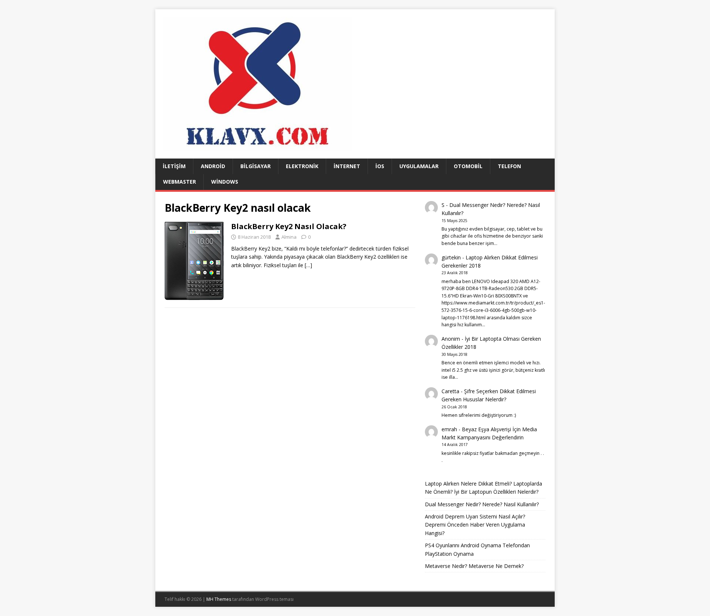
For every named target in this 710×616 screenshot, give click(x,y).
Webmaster (179, 181)
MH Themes (218, 599)
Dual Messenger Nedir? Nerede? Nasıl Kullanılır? (482, 504)
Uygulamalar (419, 166)
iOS (379, 166)
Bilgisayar (255, 166)
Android (213, 166)
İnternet (347, 166)
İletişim (174, 166)
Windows (224, 181)
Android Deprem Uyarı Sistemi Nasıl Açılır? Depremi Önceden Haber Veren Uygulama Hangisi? (475, 525)
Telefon (509, 166)
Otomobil (468, 166)
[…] (308, 265)
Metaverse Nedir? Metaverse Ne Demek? (474, 565)
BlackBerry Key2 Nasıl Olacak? (288, 226)
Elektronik (302, 166)
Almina (289, 237)
